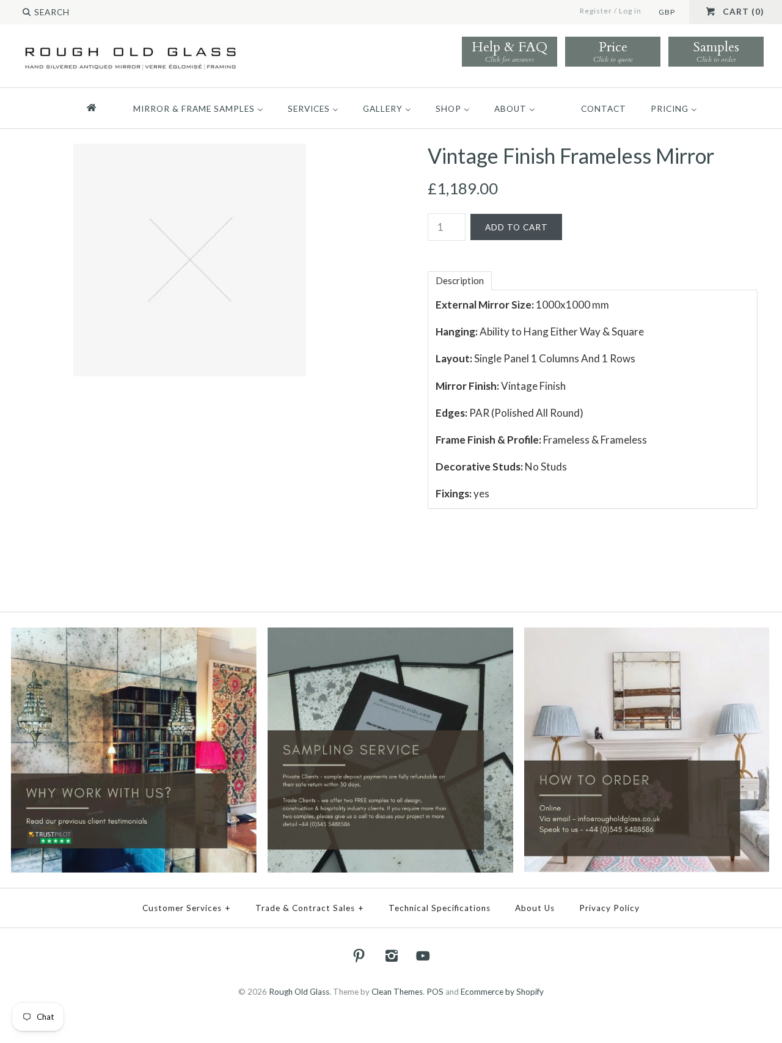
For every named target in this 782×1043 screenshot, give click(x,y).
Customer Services (186, 908)
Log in (630, 10)
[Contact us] (647, 635)
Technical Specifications (440, 908)
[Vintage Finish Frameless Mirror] (189, 151)
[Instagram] (391, 955)
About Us (535, 908)
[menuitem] (97, 108)
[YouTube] (423, 955)
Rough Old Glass (299, 992)
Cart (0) (743, 11)
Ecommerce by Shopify (502, 992)
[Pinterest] (359, 955)
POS (435, 992)
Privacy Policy (609, 908)
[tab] (460, 280)
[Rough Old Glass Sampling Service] (390, 635)
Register (596, 10)
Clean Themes (397, 992)
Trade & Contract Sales (309, 908)
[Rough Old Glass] (130, 46)
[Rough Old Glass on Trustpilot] (134, 635)
